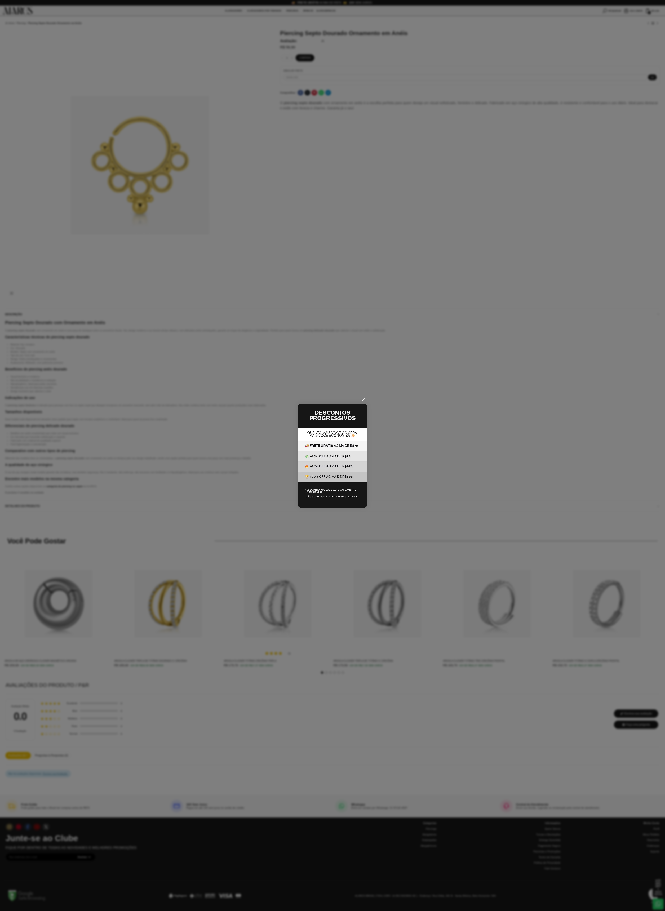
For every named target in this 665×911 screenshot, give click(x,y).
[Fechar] (363, 400)
